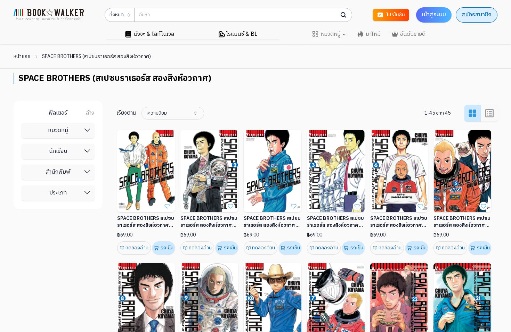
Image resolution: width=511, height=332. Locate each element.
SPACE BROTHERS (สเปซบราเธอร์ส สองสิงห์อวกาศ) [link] (96, 56)
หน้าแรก (22, 56)
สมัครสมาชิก (477, 14)
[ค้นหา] (343, 15)
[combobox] (172, 113)
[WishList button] (167, 206)
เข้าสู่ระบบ (434, 14)
